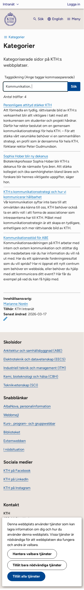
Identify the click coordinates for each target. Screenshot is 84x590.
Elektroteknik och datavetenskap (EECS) (34, 359)
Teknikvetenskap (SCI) (20, 385)
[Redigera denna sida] (5, 319)
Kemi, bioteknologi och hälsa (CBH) (30, 376)
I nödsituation (13, 449)
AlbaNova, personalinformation (27, 406)
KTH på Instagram (17, 488)
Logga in (73, 4)
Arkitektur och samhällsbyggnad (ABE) (32, 351)
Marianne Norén (15, 304)
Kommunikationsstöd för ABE (25, 238)
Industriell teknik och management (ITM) (34, 368)
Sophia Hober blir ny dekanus (25, 156)
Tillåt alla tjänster (26, 576)
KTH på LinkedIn (15, 479)
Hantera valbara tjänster (32, 554)
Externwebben (14, 441)
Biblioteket (11, 432)
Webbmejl (11, 415)
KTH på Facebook (17, 471)
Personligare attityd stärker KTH (27, 105)
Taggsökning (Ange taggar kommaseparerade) (40, 77)
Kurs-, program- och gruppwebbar (29, 423)
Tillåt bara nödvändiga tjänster (37, 565)
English (57, 19)
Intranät (9, 4)
